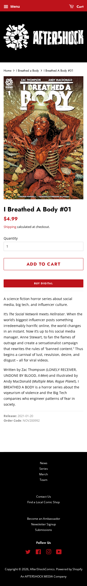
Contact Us (43, 496)
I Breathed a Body (27, 70)
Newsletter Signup (43, 524)
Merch (43, 474)
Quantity (11, 238)
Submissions (43, 530)
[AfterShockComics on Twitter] (28, 553)
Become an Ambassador (43, 518)
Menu (14, 6)
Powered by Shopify (69, 569)
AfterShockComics (42, 569)
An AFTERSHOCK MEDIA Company (43, 576)
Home (7, 70)
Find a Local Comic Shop (43, 502)
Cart (79, 6)
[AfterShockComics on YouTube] (59, 553)
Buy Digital (43, 283)
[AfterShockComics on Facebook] (38, 553)
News (43, 463)
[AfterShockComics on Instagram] (48, 553)
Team (43, 480)
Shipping (10, 227)
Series (43, 468)
